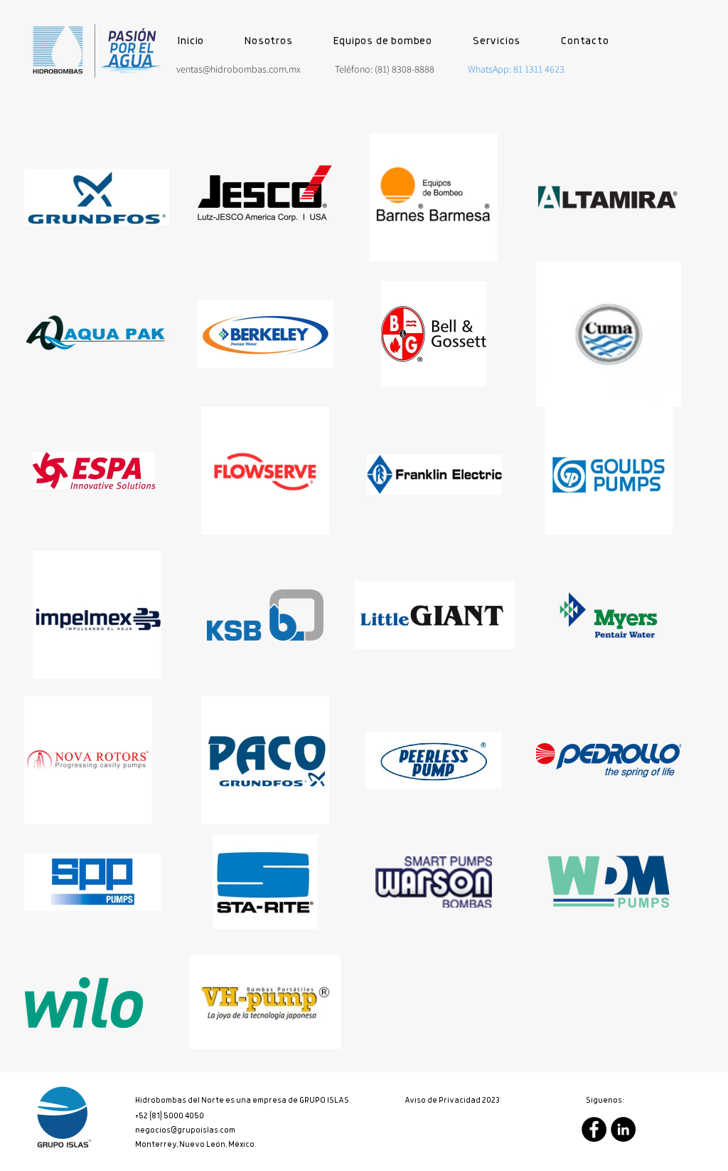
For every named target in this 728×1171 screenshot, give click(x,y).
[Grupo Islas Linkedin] (623, 1129)
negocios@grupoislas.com (186, 1130)
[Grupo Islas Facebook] (594, 1129)
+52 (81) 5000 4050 (169, 1116)
